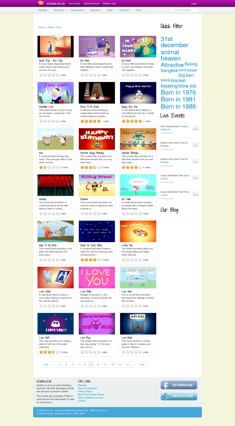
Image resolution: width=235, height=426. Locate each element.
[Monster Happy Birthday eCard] (97, 148)
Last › (143, 364)
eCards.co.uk (56, 3)
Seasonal (95, 10)
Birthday (43, 10)
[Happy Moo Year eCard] (138, 102)
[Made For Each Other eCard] (97, 241)
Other (139, 10)
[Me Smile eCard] (138, 195)
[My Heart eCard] (138, 56)
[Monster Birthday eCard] (138, 148)
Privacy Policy (85, 391)
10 (98, 364)
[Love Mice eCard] (138, 287)
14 (127, 364)
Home (41, 27)
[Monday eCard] (56, 195)
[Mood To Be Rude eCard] (97, 102)
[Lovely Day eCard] (138, 241)
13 (120, 364)
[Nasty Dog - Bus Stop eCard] (56, 56)
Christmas (59, 10)
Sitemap (82, 385)
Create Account (91, 3)
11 (105, 364)
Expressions (77, 10)
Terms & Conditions (88, 388)
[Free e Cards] (41, 3)
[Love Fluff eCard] (56, 333)
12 (112, 364)
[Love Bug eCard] (97, 333)
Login (194, 3)
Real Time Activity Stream (91, 394)
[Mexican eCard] (97, 195)
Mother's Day (109, 3)
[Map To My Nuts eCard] (56, 241)
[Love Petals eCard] (97, 287)
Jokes (109, 10)
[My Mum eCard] (97, 56)
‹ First (45, 364)
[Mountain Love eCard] (56, 102)
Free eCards (74, 3)
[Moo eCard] (56, 148)
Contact (82, 400)
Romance (124, 10)
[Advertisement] (14, 65)
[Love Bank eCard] (138, 333)
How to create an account (90, 397)
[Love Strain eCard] (56, 287)
